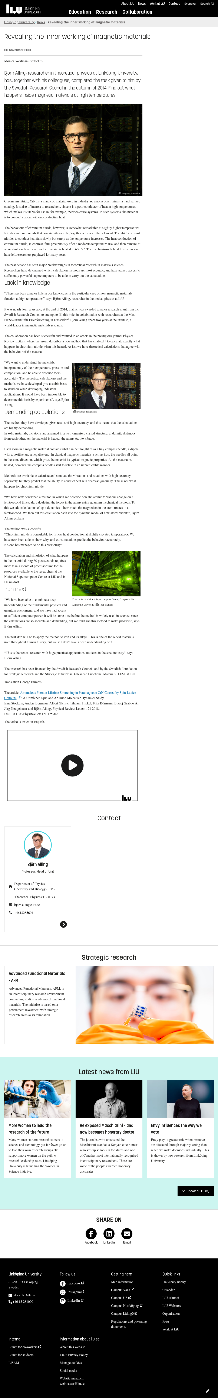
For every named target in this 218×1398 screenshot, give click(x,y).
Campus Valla (120, 1289)
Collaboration (137, 12)
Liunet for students (21, 1354)
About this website (72, 1347)
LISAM (14, 1362)
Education (80, 12)
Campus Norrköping (125, 1305)
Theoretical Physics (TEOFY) (34, 896)
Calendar (168, 1289)
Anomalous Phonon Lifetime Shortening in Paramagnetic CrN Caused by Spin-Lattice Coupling (70, 695)
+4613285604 (23, 912)
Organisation (171, 1313)
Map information (122, 1282)
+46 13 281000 (23, 1301)
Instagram (74, 1292)
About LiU (127, 4)
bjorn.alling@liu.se (27, 904)
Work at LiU (157, 4)
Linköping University (19, 22)
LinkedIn (73, 1300)
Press (165, 1321)
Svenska (190, 4)
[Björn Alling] (38, 924)
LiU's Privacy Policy (74, 1354)
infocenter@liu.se (24, 1295)
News (142, 4)
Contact (174, 4)
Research (106, 12)
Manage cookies (71, 1362)
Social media (68, 1370)
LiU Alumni (170, 1297)
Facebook (73, 1283)
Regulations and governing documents (129, 1324)
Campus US (119, 1297)
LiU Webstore (171, 1305)
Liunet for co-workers (23, 1347)
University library (174, 1282)
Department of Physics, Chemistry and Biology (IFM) (34, 886)
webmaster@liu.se (72, 1383)
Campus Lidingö (122, 1313)
